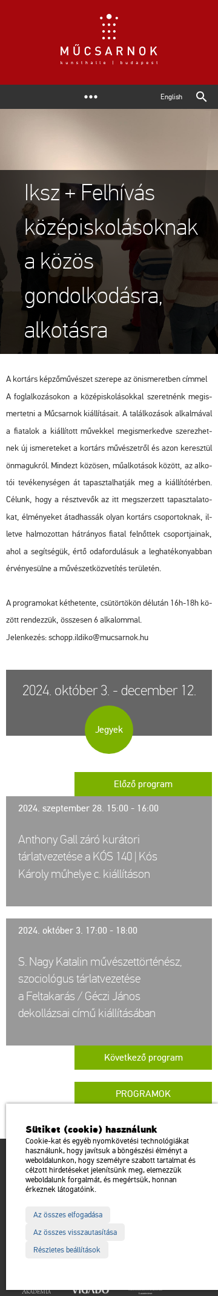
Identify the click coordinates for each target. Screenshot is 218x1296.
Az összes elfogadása (67, 1215)
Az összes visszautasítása (75, 1232)
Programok (143, 1094)
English (171, 97)
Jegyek (109, 730)
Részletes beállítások (67, 1250)
